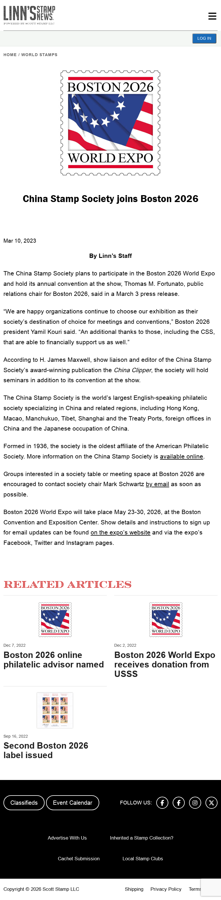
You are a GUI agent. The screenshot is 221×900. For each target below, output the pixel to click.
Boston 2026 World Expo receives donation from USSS (164, 664)
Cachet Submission (79, 858)
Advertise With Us (67, 838)
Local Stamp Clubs (143, 858)
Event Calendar (72, 803)
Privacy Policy (166, 889)
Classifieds (24, 803)
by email (157, 484)
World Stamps (39, 54)
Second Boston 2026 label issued (45, 750)
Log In (204, 38)
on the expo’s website (120, 532)
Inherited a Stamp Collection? (141, 838)
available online (181, 456)
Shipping (134, 889)
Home (10, 54)
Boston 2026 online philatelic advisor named (53, 659)
